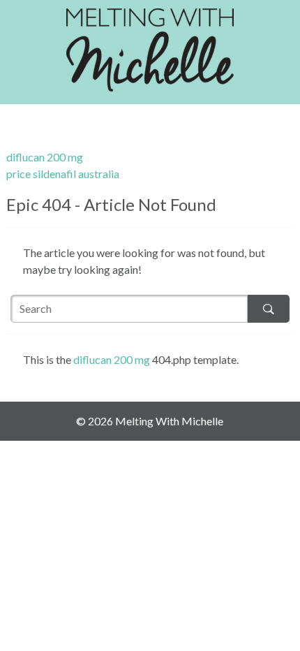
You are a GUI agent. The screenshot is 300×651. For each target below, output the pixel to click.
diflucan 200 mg (44, 156)
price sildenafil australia (62, 173)
